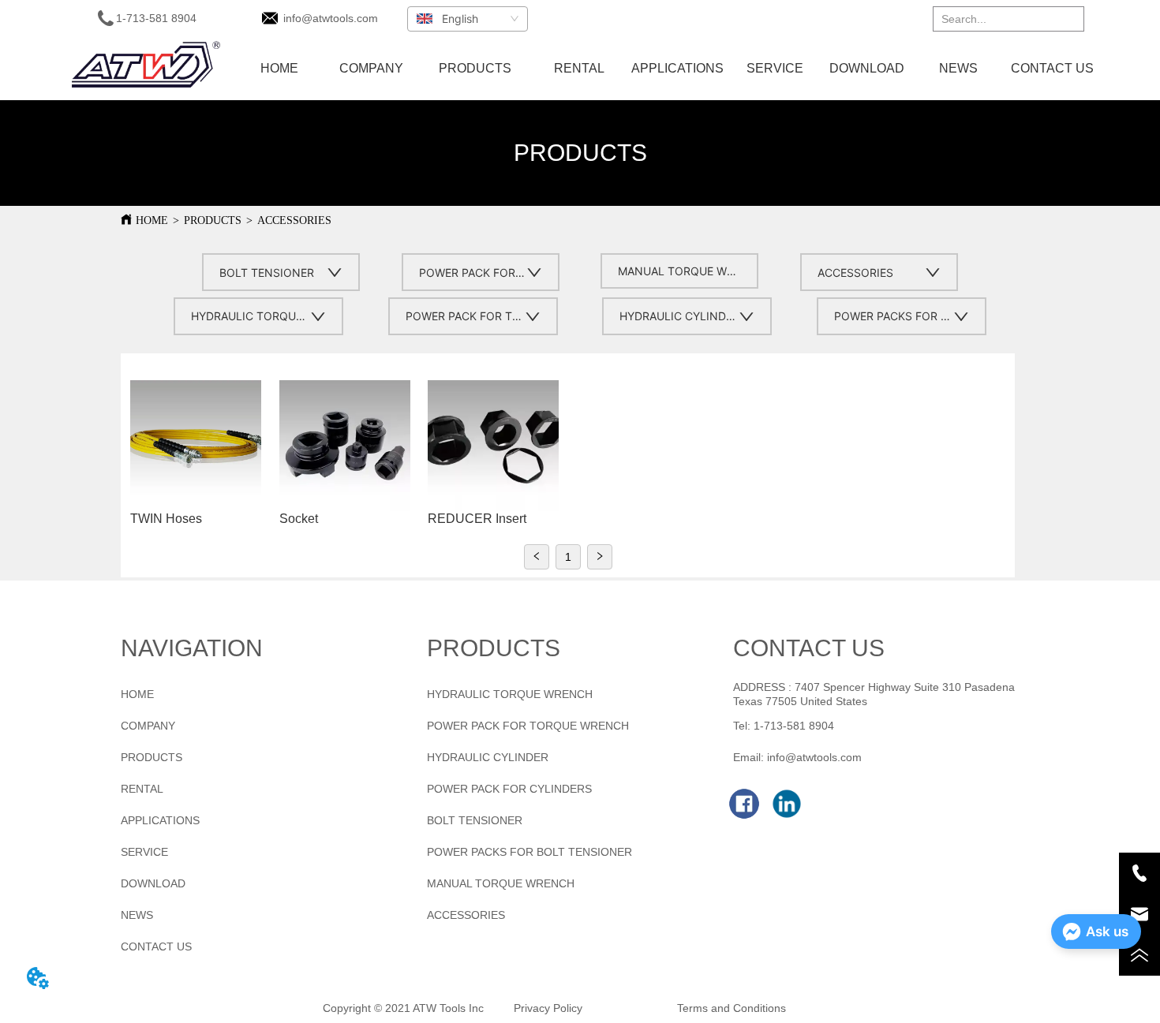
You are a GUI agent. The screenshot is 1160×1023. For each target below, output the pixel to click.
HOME (152, 220)
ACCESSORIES (294, 220)
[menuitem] (475, 68)
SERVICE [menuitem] (775, 68)
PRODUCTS (212, 220)
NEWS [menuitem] (958, 68)
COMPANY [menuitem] (371, 68)
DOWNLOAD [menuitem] (866, 68)
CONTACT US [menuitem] (1052, 68)
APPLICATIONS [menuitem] (677, 68)
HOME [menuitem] (279, 68)
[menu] (666, 68)
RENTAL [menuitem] (579, 68)
